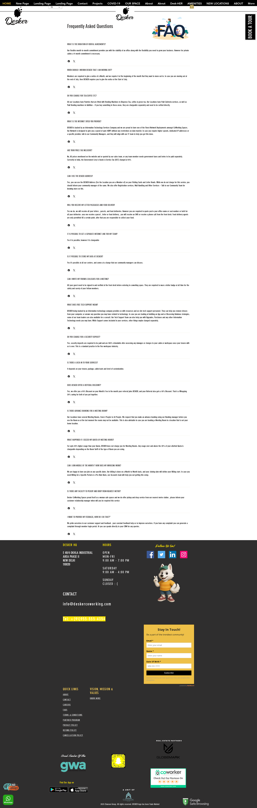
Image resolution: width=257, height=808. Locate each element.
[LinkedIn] (172, 554)
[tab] (73, 36)
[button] (68, 61)
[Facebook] (150, 554)
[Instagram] (183, 554)
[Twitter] (161, 554)
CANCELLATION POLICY (73, 735)
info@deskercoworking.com (87, 604)
